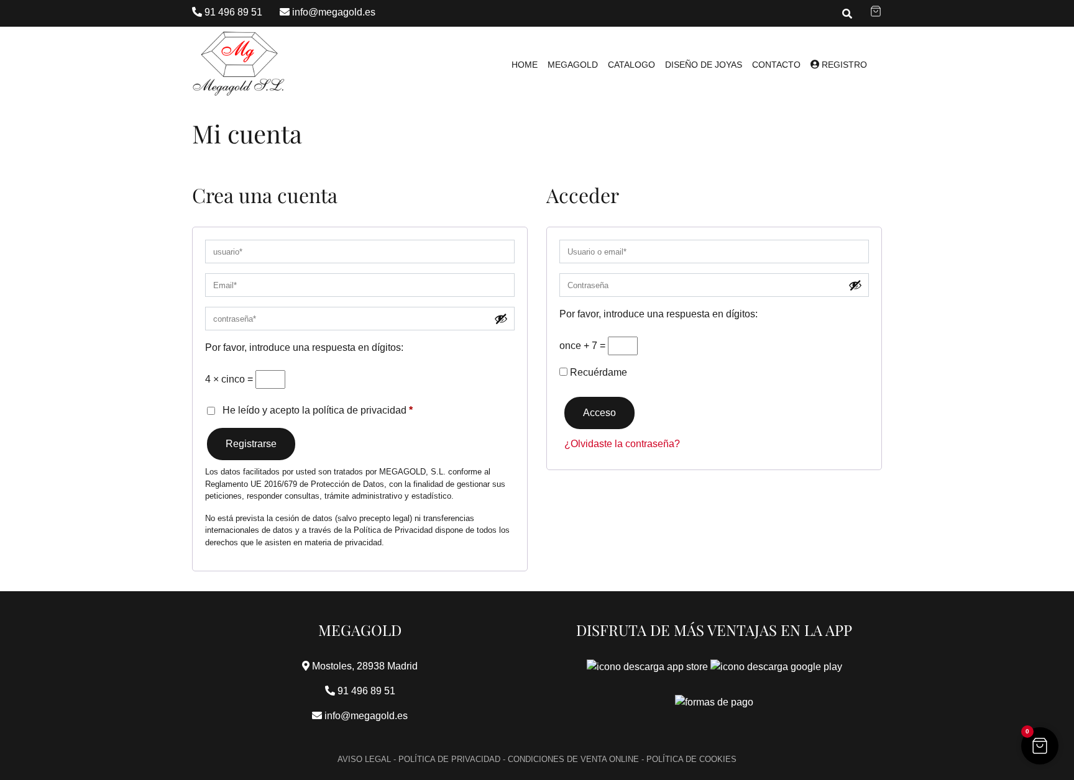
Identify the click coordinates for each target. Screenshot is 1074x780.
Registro (843, 65)
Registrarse (251, 443)
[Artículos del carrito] (876, 11)
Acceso (599, 412)
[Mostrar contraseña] (855, 285)
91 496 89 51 (233, 12)
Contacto (776, 65)
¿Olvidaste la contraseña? (622, 443)
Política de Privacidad (449, 759)
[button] (1039, 745)
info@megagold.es (333, 12)
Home (525, 65)
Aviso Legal (364, 759)
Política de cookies (691, 759)
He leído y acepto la (316, 410)
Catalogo (631, 65)
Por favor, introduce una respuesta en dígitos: (658, 314)
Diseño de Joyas (703, 65)
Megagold (573, 65)
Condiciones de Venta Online (573, 759)
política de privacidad (359, 410)
